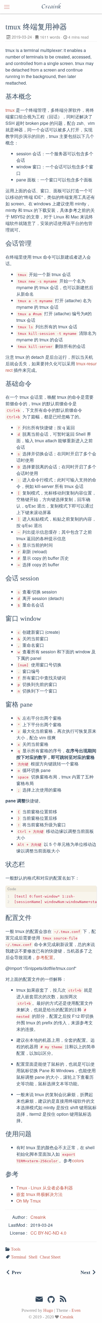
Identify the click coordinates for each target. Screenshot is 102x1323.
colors (78, 1160)
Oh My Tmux (28, 1201)
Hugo (48, 1310)
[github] (51, 1300)
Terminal (18, 1257)
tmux (10, 110)
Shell (33, 1257)
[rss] (63, 1300)
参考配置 (44, 957)
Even (76, 1310)
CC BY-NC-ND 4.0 (48, 1233)
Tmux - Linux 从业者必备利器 (44, 1188)
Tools (15, 1249)
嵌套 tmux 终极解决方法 (39, 1194)
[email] (39, 1299)
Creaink (51, 7)
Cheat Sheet (50, 1257)
